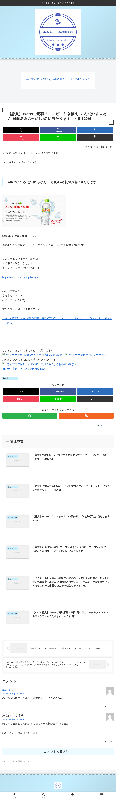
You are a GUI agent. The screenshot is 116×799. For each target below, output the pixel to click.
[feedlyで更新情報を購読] (29, 416)
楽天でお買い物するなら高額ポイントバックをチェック (58, 79)
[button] (95, 137)
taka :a (6, 689)
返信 (110, 706)
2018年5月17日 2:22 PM (13, 694)
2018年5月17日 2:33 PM (13, 719)
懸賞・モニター (11, 378)
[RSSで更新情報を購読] (86, 416)
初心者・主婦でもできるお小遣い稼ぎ (24, 368)
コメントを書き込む (58, 751)
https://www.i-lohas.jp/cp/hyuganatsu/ (23, 277)
